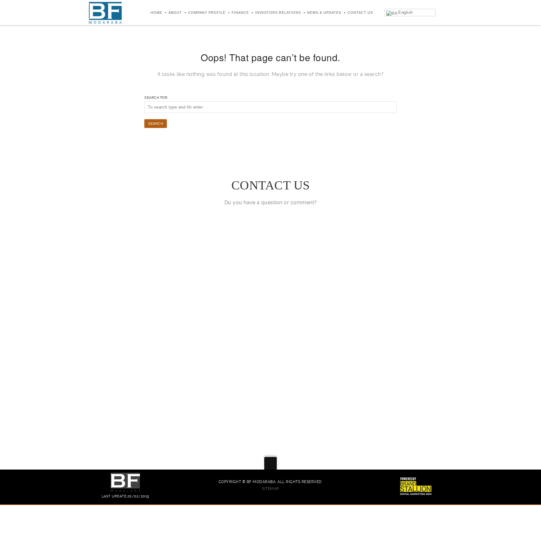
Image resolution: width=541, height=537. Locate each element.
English (405, 12)
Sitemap (270, 488)
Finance (240, 12)
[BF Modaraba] (105, 12)
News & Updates (324, 12)
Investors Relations (278, 12)
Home (156, 12)
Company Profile (206, 12)
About (175, 12)
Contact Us (360, 12)
